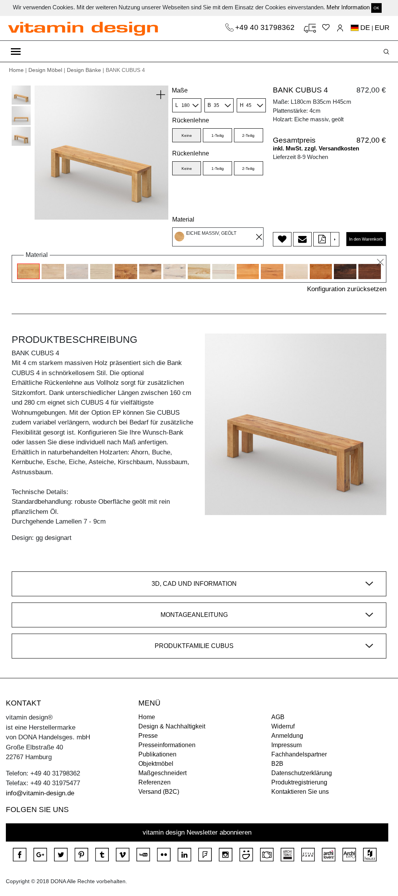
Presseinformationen (167, 745)
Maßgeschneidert (162, 773)
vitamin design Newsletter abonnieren (197, 832)
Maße (180, 90)
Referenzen (154, 782)
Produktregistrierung (299, 782)
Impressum (286, 745)
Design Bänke (84, 70)
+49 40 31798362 (266, 27)
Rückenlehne (190, 153)
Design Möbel (45, 70)
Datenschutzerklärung (301, 773)
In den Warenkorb (366, 239)
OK (376, 8)
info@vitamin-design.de (40, 793)
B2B (277, 763)
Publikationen (157, 754)
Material (183, 219)
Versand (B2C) (158, 791)
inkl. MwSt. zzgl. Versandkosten (316, 148)
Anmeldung (287, 735)
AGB (278, 717)
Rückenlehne (190, 120)
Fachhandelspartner (299, 754)
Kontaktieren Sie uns (300, 791)
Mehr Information (348, 7)
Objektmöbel (155, 763)
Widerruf (283, 726)
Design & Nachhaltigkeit (171, 726)
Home (16, 70)
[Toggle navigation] (15, 51)
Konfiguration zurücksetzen (346, 289)
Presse (148, 735)
